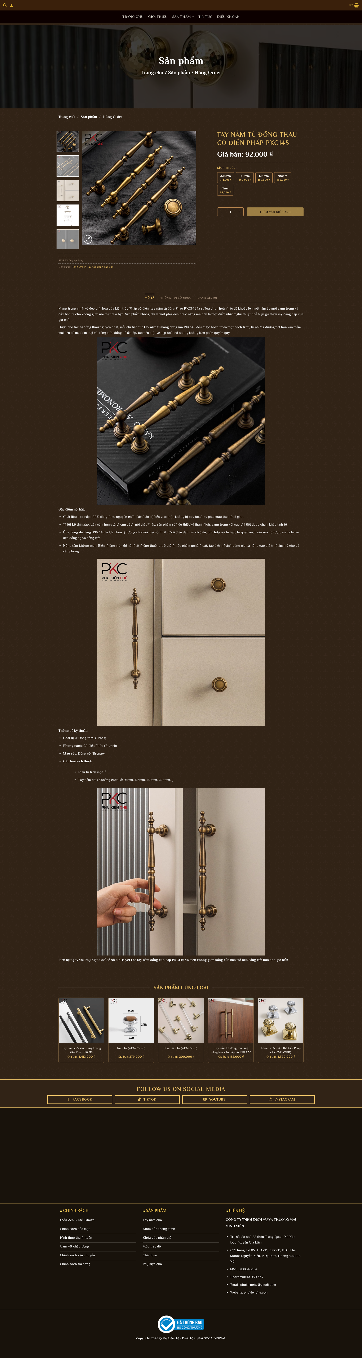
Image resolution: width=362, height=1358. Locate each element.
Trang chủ (133, 17)
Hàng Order (208, 72)
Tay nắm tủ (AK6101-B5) (181, 1048)
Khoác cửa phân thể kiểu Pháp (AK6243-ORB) (281, 1050)
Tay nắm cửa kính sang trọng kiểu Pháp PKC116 (81, 1050)
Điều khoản (228, 17)
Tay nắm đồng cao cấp (100, 266)
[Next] (189, 187)
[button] (11, 5)
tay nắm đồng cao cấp (154, 960)
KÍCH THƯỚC (226, 168)
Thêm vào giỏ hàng (275, 211)
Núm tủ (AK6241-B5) (131, 1048)
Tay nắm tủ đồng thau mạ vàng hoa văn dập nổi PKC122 (231, 1050)
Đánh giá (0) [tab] (207, 297)
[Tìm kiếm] (4, 5)
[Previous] (89, 187)
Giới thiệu (157, 17)
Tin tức (205, 17)
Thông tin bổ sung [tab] (175, 297)
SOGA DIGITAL (215, 1338)
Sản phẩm (181, 17)
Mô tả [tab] (149, 297)
